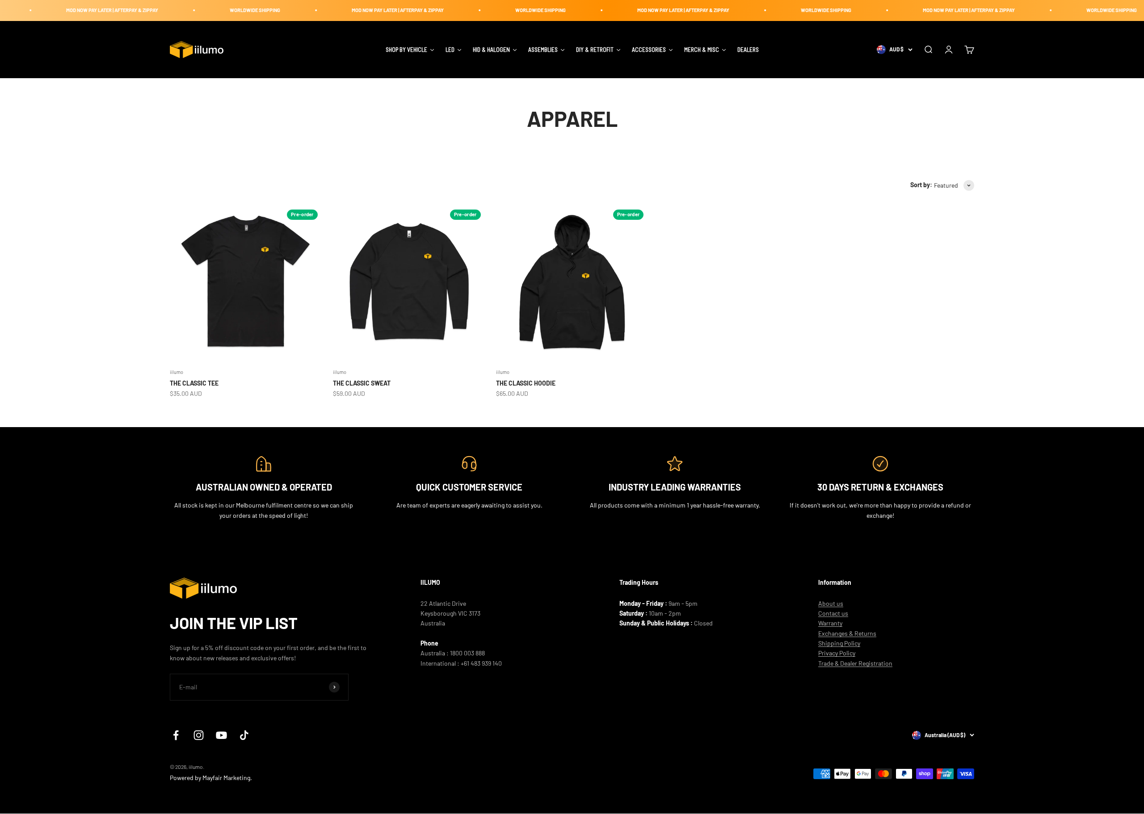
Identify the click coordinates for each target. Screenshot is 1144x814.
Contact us (833, 613)
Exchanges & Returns (847, 633)
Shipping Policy (839, 643)
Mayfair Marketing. (227, 777)
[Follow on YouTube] (221, 735)
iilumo (176, 372)
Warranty (830, 623)
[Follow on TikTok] (244, 735)
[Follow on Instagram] (199, 735)
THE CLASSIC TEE (194, 383)
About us (830, 603)
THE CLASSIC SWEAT (362, 383)
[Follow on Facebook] (176, 735)
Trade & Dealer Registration (855, 663)
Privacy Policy (836, 653)
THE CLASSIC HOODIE (525, 383)
